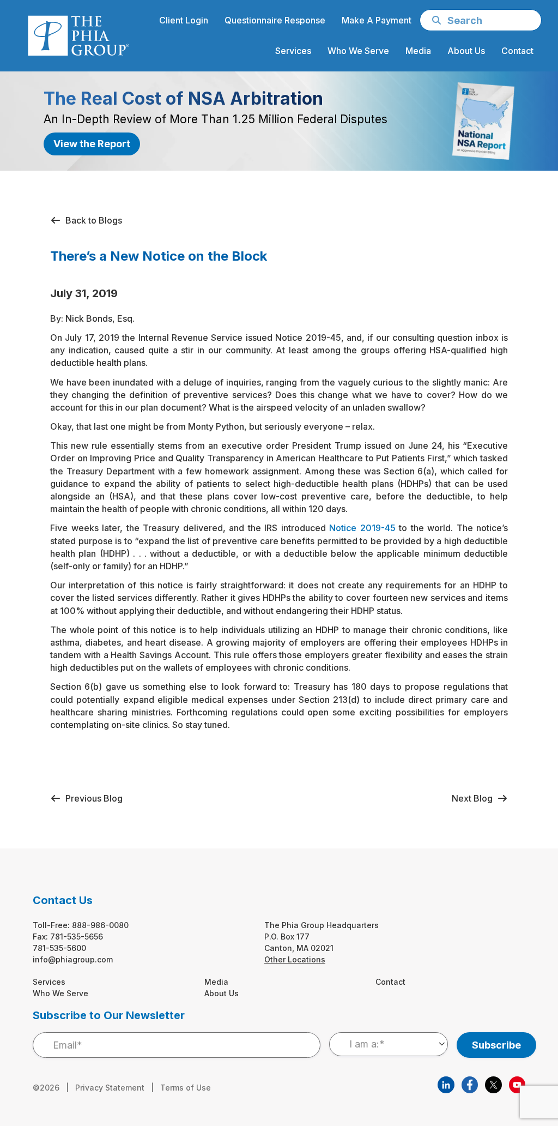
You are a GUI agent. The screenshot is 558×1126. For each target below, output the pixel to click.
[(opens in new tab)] (446, 1084)
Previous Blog (92, 798)
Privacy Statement (109, 1087)
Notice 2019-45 (362, 527)
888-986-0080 (100, 925)
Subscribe (496, 1045)
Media (216, 981)
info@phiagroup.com (73, 959)
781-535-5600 (59, 948)
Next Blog (474, 798)
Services (49, 981)
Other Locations (294, 959)
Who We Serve (60, 993)
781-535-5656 (76, 936)
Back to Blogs (91, 220)
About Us (221, 993)
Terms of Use (185, 1087)
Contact (390, 981)
